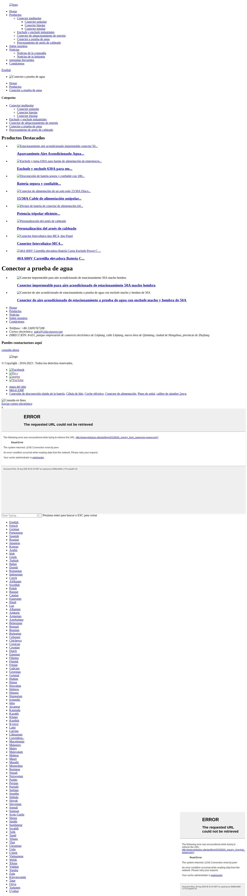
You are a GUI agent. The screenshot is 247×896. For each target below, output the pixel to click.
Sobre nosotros (18, 46)
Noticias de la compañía (31, 53)
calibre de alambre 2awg (171, 393)
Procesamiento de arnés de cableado (39, 42)
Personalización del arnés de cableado (46, 228)
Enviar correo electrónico (17, 403)
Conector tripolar (35, 28)
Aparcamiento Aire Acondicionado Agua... (50, 154)
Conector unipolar (36, 21)
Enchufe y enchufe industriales (35, 32)
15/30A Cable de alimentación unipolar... (49, 198)
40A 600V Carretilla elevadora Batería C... (51, 258)
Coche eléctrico (94, 393)
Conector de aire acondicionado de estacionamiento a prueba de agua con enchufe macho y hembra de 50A (101, 300)
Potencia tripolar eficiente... (38, 213)
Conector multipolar (29, 18)
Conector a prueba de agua (33, 39)
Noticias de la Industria (31, 56)
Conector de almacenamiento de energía (41, 35)
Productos (15, 14)
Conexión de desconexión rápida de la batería (37, 393)
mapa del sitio (17, 386)
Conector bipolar (35, 25)
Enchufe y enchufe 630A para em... (44, 169)
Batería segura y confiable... (39, 184)
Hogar (13, 11)
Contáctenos (16, 63)
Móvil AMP (16, 390)
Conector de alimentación (120, 393)
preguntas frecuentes (21, 60)
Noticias (14, 49)
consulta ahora (10, 350)
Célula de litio (74, 393)
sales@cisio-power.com (48, 331)
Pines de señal (146, 393)
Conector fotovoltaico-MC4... (40, 243)
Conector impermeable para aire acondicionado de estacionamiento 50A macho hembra (86, 285)
